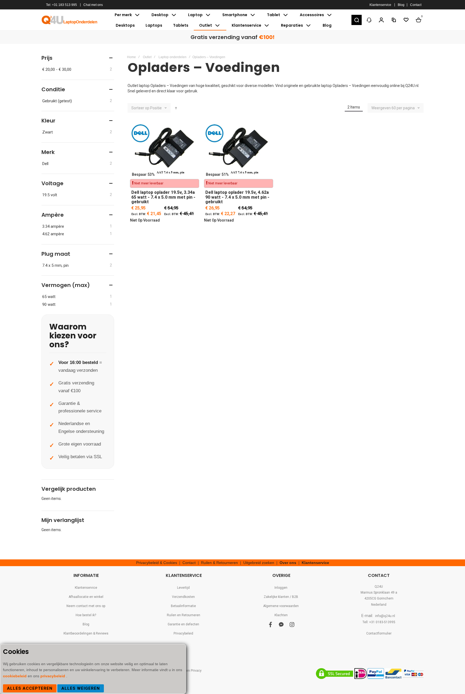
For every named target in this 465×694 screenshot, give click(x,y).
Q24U (379, 586)
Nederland (378, 605)
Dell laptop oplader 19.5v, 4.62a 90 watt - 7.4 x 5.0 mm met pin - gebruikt (238, 150)
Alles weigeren (80, 688)
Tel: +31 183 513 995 (61, 5)
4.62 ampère (53, 234)
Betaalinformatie (183, 606)
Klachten (281, 615)
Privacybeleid (183, 633)
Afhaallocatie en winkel (86, 597)
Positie (156, 108)
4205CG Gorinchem (378, 598)
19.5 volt (49, 194)
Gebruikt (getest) (57, 101)
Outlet (147, 57)
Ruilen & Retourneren (219, 562)
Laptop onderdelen (172, 57)
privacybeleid (53, 676)
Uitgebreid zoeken (258, 562)
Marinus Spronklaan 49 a (379, 592)
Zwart (47, 132)
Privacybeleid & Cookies (156, 562)
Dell (45, 163)
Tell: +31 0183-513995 (378, 622)
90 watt (48, 304)
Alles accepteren (29, 688)
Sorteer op (140, 108)
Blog (401, 5)
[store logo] (69, 19)
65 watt (48, 296)
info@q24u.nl (385, 616)
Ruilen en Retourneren (183, 615)
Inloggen (280, 588)
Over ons (288, 562)
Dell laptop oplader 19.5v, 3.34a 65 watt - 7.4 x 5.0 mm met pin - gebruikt (164, 150)
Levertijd (183, 588)
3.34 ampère (53, 226)
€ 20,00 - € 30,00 (56, 69)
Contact (415, 5)
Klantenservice (380, 5)
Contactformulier (379, 633)
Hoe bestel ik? (86, 615)
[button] (356, 20)
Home (131, 57)
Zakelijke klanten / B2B (281, 597)
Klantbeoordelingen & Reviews (86, 633)
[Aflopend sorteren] (176, 108)
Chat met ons (93, 5)
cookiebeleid (15, 676)
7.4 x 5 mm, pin (55, 265)
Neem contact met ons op (85, 606)
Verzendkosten (183, 597)
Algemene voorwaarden (281, 606)
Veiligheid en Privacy (186, 670)
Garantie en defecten (183, 624)
